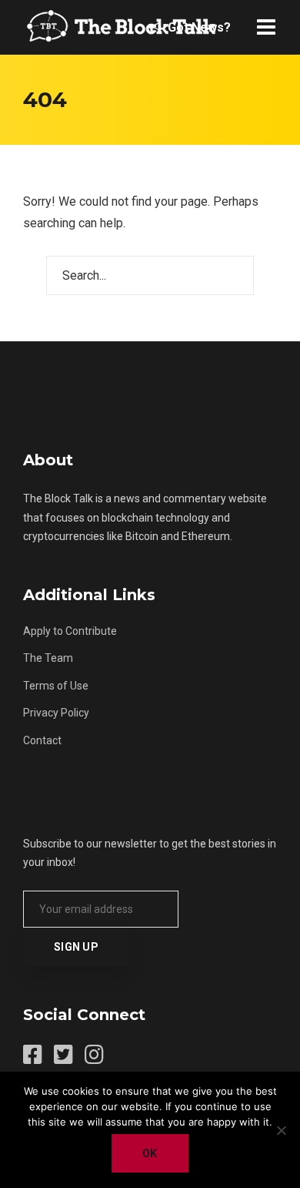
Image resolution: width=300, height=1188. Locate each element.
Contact (42, 740)
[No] (280, 1130)
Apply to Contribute (70, 631)
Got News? (198, 27)
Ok (150, 1153)
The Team (48, 658)
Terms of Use (55, 686)
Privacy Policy (56, 712)
